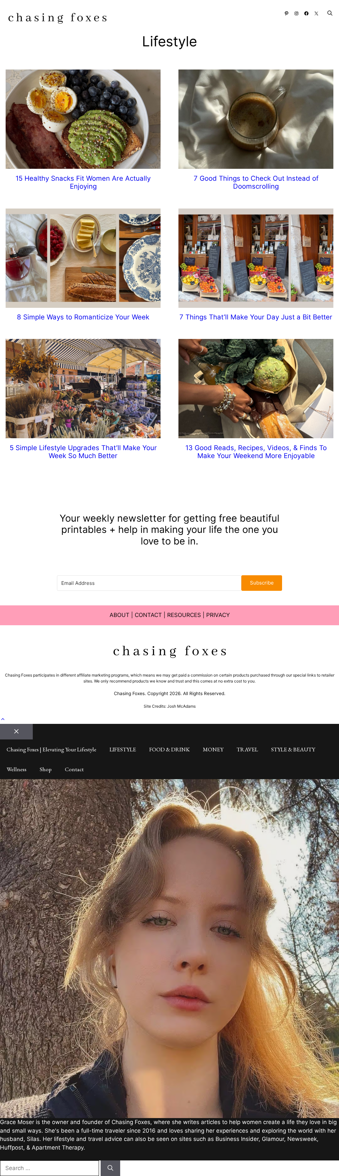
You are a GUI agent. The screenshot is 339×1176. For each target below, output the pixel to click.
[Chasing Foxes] (57, 19)
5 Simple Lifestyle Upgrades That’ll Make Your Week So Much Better (83, 452)
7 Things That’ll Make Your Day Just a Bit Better (255, 317)
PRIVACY (218, 615)
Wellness (16, 769)
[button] (330, 13)
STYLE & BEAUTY (293, 749)
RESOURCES (184, 615)
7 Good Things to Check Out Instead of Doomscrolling (256, 182)
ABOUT (119, 615)
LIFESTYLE (123, 749)
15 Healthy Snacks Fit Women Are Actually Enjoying (83, 182)
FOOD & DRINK (169, 749)
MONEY (213, 749)
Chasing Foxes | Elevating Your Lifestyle (51, 749)
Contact (74, 769)
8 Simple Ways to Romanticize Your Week (83, 317)
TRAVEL (247, 749)
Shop (46, 769)
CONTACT (148, 615)
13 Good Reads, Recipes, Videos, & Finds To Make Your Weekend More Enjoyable (256, 452)
